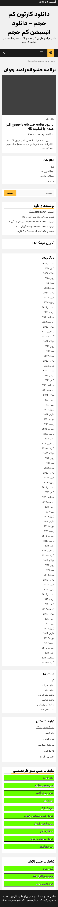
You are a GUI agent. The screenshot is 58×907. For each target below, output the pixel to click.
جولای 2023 (48, 326)
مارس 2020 (48, 472)
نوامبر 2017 (48, 599)
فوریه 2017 (49, 638)
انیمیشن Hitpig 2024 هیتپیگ (41, 212)
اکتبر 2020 (49, 438)
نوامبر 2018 (48, 541)
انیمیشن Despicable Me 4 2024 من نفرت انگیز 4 (31, 221)
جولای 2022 (48, 341)
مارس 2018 (48, 580)
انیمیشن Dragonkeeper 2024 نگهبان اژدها (34, 226)
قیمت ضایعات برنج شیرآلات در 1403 (37, 216)
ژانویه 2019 (49, 531)
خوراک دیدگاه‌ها (47, 176)
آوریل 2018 (49, 575)
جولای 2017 (48, 614)
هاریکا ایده (49, 750)
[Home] (50, 53)
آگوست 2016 (48, 662)
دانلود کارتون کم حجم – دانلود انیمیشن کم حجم (29, 23)
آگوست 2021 (48, 390)
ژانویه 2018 (49, 589)
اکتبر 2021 (49, 380)
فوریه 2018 (49, 584)
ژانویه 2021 (49, 424)
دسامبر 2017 (48, 594)
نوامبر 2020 (48, 434)
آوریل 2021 (49, 409)
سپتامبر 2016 (48, 657)
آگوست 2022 (48, 336)
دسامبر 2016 (48, 648)
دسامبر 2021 (48, 370)
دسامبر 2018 (48, 536)
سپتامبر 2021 (48, 385)
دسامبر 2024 (48, 263)
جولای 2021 (48, 395)
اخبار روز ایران (47, 756)
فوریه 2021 (49, 419)
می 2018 (50, 570)
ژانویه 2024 (49, 302)
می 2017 (50, 623)
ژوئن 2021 (49, 399)
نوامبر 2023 (48, 312)
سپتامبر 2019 (48, 497)
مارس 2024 (48, 292)
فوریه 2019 (49, 526)
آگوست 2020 (48, 448)
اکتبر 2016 (49, 652)
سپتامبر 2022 (48, 331)
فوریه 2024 (49, 297)
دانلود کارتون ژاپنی (45, 704)
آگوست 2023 (48, 322)
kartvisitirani (35, 134)
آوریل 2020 (49, 468)
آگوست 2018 (48, 555)
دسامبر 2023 (48, 307)
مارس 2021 (48, 414)
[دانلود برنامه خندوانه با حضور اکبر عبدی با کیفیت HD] (29, 95)
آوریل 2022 (49, 356)
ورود (52, 166)
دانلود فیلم (50, 119)
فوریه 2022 (49, 365)
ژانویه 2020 (49, 482)
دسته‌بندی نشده (47, 709)
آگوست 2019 (48, 502)
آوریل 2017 (49, 628)
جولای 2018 (48, 560)
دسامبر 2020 (48, 429)
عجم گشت (48, 739)
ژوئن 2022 (49, 346)
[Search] (4, 53)
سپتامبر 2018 (48, 550)
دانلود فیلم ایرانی (46, 695)
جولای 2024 (48, 273)
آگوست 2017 (48, 609)
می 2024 (50, 283)
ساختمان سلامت (46, 745)
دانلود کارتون (48, 699)
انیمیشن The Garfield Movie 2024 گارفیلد (34, 231)
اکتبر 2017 (49, 604)
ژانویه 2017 (49, 643)
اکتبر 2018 (49, 545)
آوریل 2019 (49, 516)
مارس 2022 (48, 360)
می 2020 (50, 463)
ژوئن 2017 (49, 618)
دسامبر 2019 (48, 487)
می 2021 (50, 404)
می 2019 (50, 511)
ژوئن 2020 (49, 458)
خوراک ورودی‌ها (47, 171)
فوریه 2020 (49, 477)
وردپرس (50, 181)
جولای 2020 (48, 453)
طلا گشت (49, 733)
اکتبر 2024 (49, 268)
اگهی (52, 680)
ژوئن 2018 (49, 565)
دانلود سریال (48, 685)
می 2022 (50, 351)
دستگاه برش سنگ (45, 727)
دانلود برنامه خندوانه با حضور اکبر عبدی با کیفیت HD (30, 126)
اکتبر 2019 (49, 492)
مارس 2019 (48, 521)
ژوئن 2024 (49, 278)
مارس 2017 (48, 633)
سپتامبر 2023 (48, 317)
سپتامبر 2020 (48, 443)
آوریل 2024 (49, 288)
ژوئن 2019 (49, 506)
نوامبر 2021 (48, 375)
